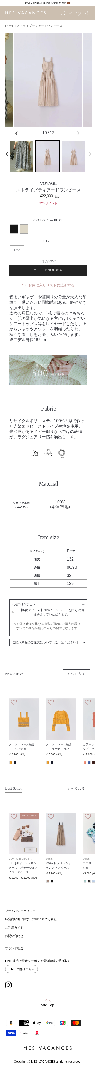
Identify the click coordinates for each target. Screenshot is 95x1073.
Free (17, 250)
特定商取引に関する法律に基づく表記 (31, 919)
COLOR (48, 220)
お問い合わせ (14, 936)
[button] (48, 284)
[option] (47, 3)
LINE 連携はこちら (21, 969)
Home (9, 26)
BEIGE (24, 229)
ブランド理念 (14, 948)
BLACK (14, 229)
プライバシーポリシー (20, 911)
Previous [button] (16, 132)
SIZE (48, 241)
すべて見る (76, 673)
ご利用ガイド (14, 927)
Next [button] (78, 132)
